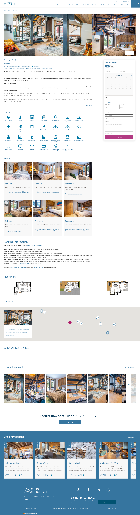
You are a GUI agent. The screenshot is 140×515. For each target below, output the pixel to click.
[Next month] (131, 75)
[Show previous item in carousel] (5, 171)
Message (107, 121)
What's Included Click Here (34, 245)
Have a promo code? (108, 133)
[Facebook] (88, 490)
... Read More (88, 105)
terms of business (24, 263)
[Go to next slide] (129, 380)
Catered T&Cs (72, 508)
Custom (112, 66)
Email (106, 110)
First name (108, 104)
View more (131, 437)
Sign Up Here (107, 502)
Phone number (108, 115)
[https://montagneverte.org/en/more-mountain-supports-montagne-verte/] (108, 490)
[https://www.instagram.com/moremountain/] (78, 490)
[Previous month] (107, 75)
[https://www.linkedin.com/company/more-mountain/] (98, 490)
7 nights (107, 66)
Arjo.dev (114, 508)
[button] (6, 72)
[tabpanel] (18, 460)
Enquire (70, 422)
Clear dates (108, 93)
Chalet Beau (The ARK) (109, 463)
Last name (122, 104)
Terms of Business (38, 267)
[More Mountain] (10, 3)
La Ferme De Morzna (13, 463)
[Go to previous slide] (129, 377)
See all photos (129, 52)
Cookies (63, 508)
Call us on (122, 1)
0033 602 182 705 (87, 416)
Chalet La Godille (75, 463)
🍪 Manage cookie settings (30, 513)
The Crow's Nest (43, 463)
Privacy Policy (56, 508)
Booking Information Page (18, 267)
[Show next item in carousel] (30, 171)
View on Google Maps (10, 335)
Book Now (119, 137)
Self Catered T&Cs (82, 508)
